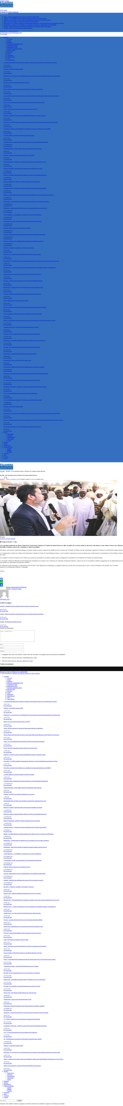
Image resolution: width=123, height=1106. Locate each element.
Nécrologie (10, 439)
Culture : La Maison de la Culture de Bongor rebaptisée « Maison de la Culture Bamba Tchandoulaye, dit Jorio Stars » (33, 420)
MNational (23, 587)
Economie (6, 453)
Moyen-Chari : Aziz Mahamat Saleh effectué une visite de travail (20, 353)
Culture (9, 448)
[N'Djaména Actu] (11, 32)
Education (10, 55)
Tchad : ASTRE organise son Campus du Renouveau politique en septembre (23, 89)
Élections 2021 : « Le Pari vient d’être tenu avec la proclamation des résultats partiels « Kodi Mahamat (30, 267)
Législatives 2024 (12, 45)
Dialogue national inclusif (14, 48)
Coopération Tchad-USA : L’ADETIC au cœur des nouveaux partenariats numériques (25, 386)
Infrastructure (11, 57)
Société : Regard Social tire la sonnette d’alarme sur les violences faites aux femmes (27, 26)
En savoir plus (8, 66)
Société (5, 432)
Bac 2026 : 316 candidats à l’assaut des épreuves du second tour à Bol (22, 347)
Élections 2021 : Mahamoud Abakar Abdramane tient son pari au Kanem (22, 254)
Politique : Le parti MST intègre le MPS (13, 69)
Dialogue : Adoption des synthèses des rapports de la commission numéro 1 (24, 241)
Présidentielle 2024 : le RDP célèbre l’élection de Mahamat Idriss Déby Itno (23, 148)
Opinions (9, 435)
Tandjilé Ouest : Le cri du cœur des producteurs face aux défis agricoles (22, 274)
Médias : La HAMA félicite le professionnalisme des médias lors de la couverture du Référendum (29, 195)
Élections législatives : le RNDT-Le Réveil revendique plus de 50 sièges (22, 181)
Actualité (6, 37)
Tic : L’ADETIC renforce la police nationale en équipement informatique (22, 380)
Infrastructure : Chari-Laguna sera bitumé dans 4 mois (17, 360)
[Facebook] (61, 579)
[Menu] (0, 463)
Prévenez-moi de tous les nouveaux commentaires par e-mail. (19, 657)
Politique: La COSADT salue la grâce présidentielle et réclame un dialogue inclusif (27, 20)
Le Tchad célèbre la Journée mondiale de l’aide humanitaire (19, 135)
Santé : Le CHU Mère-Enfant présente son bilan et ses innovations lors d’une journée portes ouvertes (29, 320)
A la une (9, 39)
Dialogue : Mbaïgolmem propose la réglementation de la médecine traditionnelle (24, 234)
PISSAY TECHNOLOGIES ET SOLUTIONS (26, 673)
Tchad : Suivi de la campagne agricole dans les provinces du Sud (20, 109)
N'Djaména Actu (13, 479)
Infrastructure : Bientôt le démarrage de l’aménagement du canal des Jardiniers (24, 367)
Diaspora (6, 442)
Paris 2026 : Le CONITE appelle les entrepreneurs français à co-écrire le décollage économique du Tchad (33, 23)
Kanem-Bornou (15, 587)
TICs (8, 58)
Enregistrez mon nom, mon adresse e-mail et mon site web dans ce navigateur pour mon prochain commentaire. (33, 654)
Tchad (9, 40)
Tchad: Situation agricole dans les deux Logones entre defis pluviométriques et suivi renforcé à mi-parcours (31, 96)
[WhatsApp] (61, 582)
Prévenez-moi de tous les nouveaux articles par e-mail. (17, 661)
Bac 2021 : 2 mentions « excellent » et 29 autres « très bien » (19, 248)
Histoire (8, 587)
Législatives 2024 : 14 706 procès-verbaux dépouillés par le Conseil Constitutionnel (25, 188)
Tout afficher (10, 60)
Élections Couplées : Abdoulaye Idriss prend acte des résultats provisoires (23, 168)
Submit (19, 1100)
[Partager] (61, 585)
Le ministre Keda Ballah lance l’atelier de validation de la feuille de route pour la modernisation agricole (30, 62)
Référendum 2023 (12, 47)
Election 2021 (11, 50)
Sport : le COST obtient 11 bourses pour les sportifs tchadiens (21, 21)
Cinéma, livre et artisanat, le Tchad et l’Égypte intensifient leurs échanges (22, 426)
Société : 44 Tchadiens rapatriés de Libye (10, 621)
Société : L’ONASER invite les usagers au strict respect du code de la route (25, 18)
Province (9, 52)
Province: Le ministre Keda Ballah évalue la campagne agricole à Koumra (22, 294)
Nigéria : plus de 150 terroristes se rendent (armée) (18, 28)
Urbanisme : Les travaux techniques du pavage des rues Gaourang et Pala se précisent (26, 373)
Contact (5, 458)
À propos (6, 456)
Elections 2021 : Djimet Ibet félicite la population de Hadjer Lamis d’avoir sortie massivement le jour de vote (31, 261)
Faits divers (10, 434)
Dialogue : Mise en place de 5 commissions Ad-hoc (17, 228)
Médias (9, 450)
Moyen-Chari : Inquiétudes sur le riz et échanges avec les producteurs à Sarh (23, 287)
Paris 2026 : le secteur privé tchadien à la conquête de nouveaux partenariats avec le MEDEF (30, 25)
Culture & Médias (8, 447)
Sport (5, 455)
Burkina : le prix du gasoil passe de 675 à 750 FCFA (17, 82)
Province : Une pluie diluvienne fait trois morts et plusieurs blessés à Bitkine (23, 280)
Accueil (2, 471)
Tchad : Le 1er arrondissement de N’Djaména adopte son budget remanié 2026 (24, 102)
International (7, 445)
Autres (9, 440)
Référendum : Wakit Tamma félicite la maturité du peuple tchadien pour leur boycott (25, 208)
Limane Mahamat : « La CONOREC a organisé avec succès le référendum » (23, 214)
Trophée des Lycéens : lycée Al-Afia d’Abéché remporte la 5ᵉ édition (21, 327)
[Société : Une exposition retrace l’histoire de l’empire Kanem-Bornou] (58, 535)
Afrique (6, 444)
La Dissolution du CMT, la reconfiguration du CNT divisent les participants (23, 221)
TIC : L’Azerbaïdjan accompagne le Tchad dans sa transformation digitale (23, 400)
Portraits (9, 452)
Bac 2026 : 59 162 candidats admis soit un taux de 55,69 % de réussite (22, 334)
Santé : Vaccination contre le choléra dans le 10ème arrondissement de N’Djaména (25, 307)
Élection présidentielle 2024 (15, 44)
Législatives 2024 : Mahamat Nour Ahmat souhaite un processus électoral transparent (26, 142)
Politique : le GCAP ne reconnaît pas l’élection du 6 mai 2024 (19, 155)
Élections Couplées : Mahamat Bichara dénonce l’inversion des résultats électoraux (25, 175)
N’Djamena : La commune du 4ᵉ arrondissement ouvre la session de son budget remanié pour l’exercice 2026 (32, 76)
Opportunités (11, 437)
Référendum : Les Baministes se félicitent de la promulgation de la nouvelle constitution (26, 201)
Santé (8, 53)
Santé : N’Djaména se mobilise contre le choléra (16, 300)
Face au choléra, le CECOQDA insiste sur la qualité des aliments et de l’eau (23, 314)
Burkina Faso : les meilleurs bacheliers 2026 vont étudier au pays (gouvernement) (24, 340)
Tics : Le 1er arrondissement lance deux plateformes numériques (20, 393)
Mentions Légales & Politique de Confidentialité (13, 672)
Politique (9, 42)
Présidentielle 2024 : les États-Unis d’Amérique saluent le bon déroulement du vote (25, 162)
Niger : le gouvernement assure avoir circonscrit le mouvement (21, 17)
